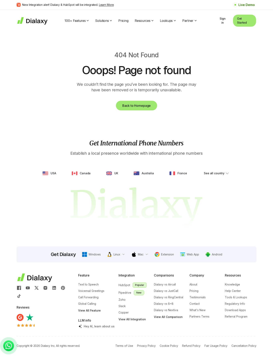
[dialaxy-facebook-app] (19, 287)
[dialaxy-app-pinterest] (63, 287)
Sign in (223, 20)
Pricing (123, 21)
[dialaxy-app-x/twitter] (36, 287)
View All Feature (89, 310)
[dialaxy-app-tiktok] (19, 296)
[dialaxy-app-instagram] (45, 287)
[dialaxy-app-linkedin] (54, 287)
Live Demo (246, 5)
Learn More (106, 4)
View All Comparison (168, 317)
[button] (91, 254)
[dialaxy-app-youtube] (27, 287)
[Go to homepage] (32, 20)
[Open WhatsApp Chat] (8, 345)
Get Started (242, 20)
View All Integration (132, 319)
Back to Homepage (136, 106)
